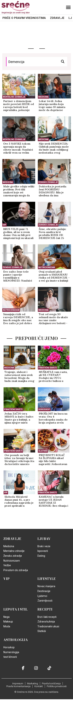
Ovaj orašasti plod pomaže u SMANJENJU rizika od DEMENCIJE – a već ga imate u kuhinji (54, 276)
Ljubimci (42, 595)
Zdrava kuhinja (46, 621)
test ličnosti (10, 656)
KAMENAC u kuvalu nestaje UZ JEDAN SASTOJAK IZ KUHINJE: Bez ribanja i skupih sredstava (53, 501)
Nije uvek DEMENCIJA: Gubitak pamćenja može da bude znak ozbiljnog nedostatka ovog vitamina (54, 148)
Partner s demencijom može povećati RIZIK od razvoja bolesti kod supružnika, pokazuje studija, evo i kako (18, 106)
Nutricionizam (46, 267)
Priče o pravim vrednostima (24, 18)
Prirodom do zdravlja (15, 570)
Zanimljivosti (44, 600)
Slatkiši (42, 450)
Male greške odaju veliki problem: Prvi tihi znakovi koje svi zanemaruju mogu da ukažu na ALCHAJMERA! (18, 191)
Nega (6, 616)
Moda (6, 626)
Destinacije (43, 591)
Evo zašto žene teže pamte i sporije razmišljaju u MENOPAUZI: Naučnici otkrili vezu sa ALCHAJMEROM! (17, 276)
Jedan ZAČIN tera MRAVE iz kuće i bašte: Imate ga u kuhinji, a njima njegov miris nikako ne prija (19, 418)
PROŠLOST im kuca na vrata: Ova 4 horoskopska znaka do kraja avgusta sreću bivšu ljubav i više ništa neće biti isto (53, 418)
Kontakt (38, 686)
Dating (41, 555)
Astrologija (15, 639)
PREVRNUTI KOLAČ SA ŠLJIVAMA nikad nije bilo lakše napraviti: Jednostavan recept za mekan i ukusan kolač (53, 460)
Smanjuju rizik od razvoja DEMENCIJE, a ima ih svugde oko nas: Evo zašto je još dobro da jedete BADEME (18, 319)
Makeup (8, 621)
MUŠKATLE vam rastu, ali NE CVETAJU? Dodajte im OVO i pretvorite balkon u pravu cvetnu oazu (53, 376)
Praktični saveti (47, 367)
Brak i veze (43, 546)
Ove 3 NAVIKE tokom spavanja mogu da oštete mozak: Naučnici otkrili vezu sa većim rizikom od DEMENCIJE (18, 148)
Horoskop (44, 409)
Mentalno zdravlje (14, 96)
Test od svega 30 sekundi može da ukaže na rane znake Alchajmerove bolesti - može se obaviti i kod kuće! (53, 319)
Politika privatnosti (57, 686)
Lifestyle (46, 578)
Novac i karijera (46, 586)
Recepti (44, 609)
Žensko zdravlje (48, 182)
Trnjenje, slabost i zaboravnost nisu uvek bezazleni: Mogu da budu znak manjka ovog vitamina (19, 376)
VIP (4, 224)
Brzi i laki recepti (47, 616)
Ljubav (44, 538)
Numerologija (11, 652)
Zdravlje (57, 18)
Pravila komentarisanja (18, 686)
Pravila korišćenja (51, 683)
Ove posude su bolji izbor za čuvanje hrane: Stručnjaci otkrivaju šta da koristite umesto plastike (19, 460)
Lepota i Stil (15, 609)
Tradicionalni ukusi (48, 626)
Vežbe (7, 565)
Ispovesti (42, 550)
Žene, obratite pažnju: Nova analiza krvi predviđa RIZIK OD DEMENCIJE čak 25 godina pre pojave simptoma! (52, 234)
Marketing (32, 683)
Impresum (17, 683)
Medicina (43, 96)
